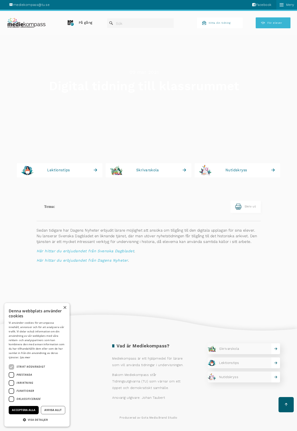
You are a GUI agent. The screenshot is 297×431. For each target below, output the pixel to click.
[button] (37, 419)
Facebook (264, 5)
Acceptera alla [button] (23, 410)
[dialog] (37, 365)
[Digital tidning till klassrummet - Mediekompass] (26, 23)
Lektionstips (58, 170)
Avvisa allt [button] (53, 410)
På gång (86, 23)
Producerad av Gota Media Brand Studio (148, 417)
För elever (274, 22)
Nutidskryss (236, 170)
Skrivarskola (147, 170)
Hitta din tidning (219, 22)
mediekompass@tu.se (31, 5)
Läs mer (25, 357)
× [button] (64, 307)
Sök (119, 23)
